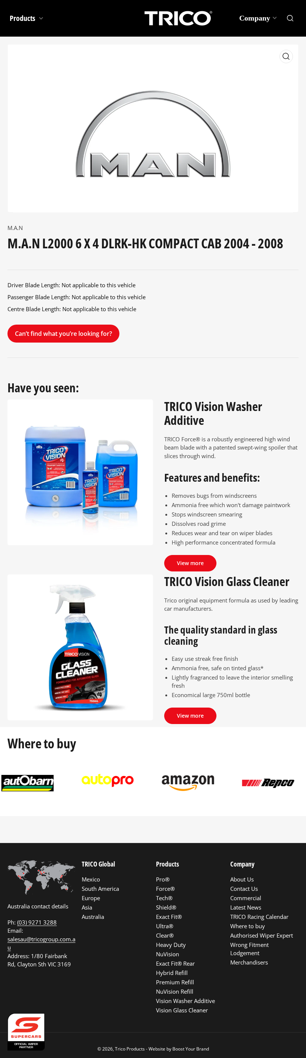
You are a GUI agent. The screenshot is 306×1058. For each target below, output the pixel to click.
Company (254, 18)
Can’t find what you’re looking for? (63, 333)
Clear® (165, 935)
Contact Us (244, 888)
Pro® (162, 879)
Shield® (166, 907)
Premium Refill (175, 982)
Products (23, 18)
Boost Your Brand (190, 1049)
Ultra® (164, 926)
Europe (91, 898)
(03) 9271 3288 (37, 922)
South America (100, 888)
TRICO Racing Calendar (259, 916)
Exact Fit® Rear (175, 963)
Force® (165, 888)
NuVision (167, 954)
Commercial (245, 898)
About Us (242, 879)
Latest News (245, 907)
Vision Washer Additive (185, 1001)
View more (190, 563)
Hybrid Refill (172, 972)
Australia (93, 916)
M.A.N (15, 227)
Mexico (91, 879)
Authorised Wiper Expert (261, 935)
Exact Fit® (169, 916)
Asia (87, 907)
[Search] (290, 18)
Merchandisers (249, 962)
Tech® (164, 898)
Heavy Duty (171, 944)
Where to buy (247, 926)
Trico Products (130, 1049)
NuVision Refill (174, 991)
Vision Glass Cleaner (182, 1010)
